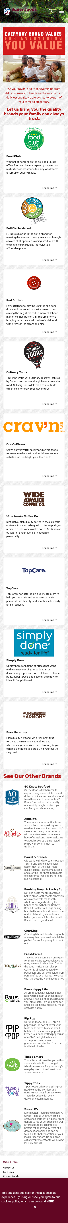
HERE (50, 1201)
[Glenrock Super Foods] (21, 11)
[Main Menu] (62, 11)
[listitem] (34, 797)
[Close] (35, 1207)
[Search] (51, 11)
